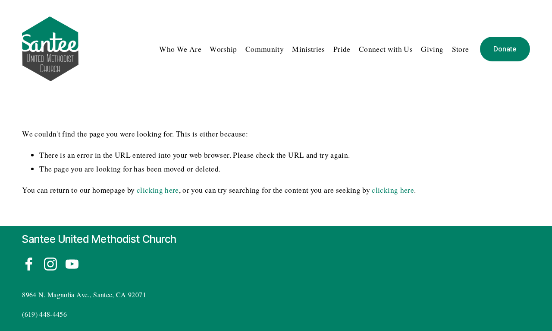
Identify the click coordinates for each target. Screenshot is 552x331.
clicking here (158, 190)
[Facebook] (29, 264)
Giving (432, 49)
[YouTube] (72, 264)
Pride (342, 49)
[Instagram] (50, 264)
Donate (504, 49)
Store (460, 49)
